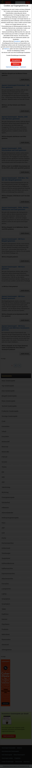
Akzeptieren (17, 41)
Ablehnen (6, 48)
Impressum (23, 67)
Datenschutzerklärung (12, 67)
